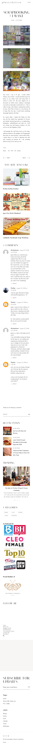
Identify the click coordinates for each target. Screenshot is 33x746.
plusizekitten (11, 2)
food (13, 512)
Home (4, 699)
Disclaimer (6, 634)
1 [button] (13, 500)
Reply (15, 283)
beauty (6, 512)
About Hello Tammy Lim (9, 701)
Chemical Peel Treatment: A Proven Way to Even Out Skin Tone (21, 453)
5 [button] (19, 500)
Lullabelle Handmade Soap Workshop (15, 238)
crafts (12, 20)
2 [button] (15, 500)
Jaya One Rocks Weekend (11, 213)
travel (6, 515)
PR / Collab (6, 704)
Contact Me (6, 632)
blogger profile (7, 628)
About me (5, 627)
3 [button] (16, 500)
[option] (16, 481)
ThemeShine (20, 739)
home (4, 625)
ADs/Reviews (7, 629)
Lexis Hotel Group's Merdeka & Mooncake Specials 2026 (20, 442)
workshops (6, 726)
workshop (14, 515)
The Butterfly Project (8, 631)
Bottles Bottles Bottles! (11, 189)
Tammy (13, 302)
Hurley (13, 288)
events (5, 716)
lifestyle (20, 512)
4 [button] (18, 500)
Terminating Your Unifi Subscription (16, 488)
